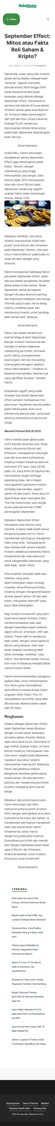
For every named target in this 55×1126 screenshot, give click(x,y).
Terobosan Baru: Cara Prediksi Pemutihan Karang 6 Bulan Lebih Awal (27, 932)
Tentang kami (39, 1108)
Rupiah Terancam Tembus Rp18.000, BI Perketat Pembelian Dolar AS (28, 996)
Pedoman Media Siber (19, 1108)
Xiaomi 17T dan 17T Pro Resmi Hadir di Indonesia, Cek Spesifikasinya (26, 966)
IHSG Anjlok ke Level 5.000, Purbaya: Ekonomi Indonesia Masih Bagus (28, 902)
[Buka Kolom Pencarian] (48, 19)
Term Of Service (30, 1103)
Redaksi (45, 1103)
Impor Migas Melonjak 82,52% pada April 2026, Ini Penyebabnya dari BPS (28, 1013)
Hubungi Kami (13, 1103)
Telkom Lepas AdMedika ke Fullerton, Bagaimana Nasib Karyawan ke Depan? (25, 949)
